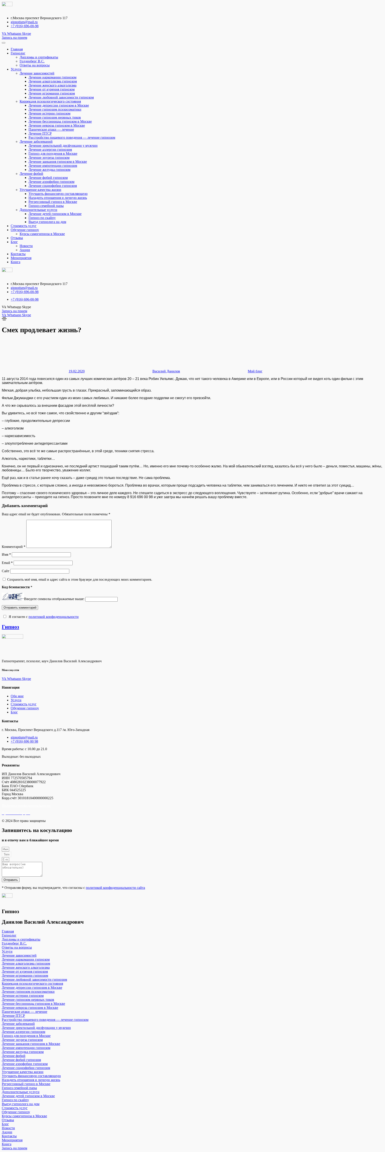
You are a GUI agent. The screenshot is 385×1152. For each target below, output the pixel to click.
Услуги (16, 69)
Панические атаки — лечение (51, 129)
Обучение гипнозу (25, 230)
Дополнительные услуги (38, 210)
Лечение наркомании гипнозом (52, 77)
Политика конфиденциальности (26, 805)
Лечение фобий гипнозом (48, 178)
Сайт (5, 571)
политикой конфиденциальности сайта (115, 888)
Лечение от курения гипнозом (52, 89)
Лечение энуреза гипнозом (49, 157)
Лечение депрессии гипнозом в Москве (59, 105)
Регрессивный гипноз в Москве (53, 202)
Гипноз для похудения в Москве (53, 153)
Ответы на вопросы (35, 65)
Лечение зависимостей (37, 73)
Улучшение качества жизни (40, 190)
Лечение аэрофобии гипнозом (51, 182)
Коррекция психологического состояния (50, 101)
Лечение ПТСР (40, 133)
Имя (6, 554)
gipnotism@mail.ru (24, 22)
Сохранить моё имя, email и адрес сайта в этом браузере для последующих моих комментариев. (79, 579)
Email (7, 563)
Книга (15, 262)
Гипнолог (18, 53)
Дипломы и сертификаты (39, 57)
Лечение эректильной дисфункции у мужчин (63, 145)
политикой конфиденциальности (54, 617)
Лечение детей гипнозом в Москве (55, 214)
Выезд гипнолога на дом (47, 222)
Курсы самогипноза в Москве (42, 234)
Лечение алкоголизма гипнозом (53, 81)
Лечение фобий (31, 173)
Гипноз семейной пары (46, 206)
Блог (14, 242)
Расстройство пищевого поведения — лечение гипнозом (72, 137)
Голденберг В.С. (32, 61)
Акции (25, 250)
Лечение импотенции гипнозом (53, 165)
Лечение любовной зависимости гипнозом (61, 97)
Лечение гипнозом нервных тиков (55, 117)
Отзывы (17, 238)
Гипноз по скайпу (42, 218)
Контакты (18, 254)
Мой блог (255, 371)
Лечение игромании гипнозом (52, 93)
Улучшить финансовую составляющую (58, 194)
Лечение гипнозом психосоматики (55, 109)
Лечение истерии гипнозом (49, 113)
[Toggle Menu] (3, 42)
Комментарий (13, 547)
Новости (26, 246)
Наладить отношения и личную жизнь (58, 198)
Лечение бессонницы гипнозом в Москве (60, 121)
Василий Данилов (166, 371)
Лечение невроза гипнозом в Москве (57, 125)
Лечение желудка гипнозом (49, 169)
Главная (17, 49)
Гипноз (10, 627)
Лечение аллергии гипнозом (50, 149)
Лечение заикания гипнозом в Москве (58, 161)
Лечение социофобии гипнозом (53, 186)
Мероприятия (21, 258)
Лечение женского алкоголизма (52, 85)
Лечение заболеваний (36, 141)
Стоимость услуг (24, 226)
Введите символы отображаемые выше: (54, 599)
